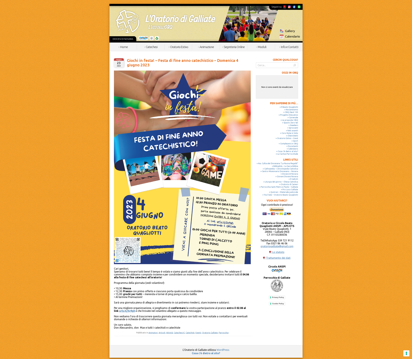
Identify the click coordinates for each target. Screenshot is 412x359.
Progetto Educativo (289, 115)
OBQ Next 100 (291, 112)
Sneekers (294, 125)
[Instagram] (289, 7)
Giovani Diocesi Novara (287, 176)
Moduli (262, 47)
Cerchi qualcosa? (285, 59)
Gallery (290, 31)
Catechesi (151, 47)
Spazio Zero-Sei (291, 123)
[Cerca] (294, 65)
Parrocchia (224, 333)
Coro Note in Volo (290, 133)
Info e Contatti (289, 47)
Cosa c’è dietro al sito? (288, 151)
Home (124, 47)
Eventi (198, 333)
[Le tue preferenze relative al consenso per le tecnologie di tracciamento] (406, 353)
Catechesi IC (179, 333)
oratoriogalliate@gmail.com (277, 246)
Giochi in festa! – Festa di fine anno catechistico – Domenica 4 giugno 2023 (182, 62)
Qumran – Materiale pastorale (284, 192)
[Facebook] (294, 7)
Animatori (153, 333)
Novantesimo (292, 110)
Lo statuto (278, 252)
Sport (295, 141)
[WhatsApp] (299, 7)
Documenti (293, 146)
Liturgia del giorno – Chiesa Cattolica (281, 182)
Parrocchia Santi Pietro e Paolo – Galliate (279, 187)
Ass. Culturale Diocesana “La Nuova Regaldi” (278, 163)
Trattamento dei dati (278, 257)
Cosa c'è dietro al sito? (206, 353)
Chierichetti (293, 136)
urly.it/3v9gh (127, 310)
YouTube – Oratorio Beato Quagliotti (281, 195)
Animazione (207, 47)
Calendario (292, 36)
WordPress (222, 349)
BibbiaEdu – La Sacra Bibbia (285, 166)
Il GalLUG (294, 179)
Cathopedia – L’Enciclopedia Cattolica (281, 169)
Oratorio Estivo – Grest (287, 138)
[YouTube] (284, 7)
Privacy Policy (278, 297)
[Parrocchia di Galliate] (152, 38)
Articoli (162, 333)
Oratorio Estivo (179, 47)
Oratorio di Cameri (289, 184)
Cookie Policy (278, 303)
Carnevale (293, 117)
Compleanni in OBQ (289, 144)
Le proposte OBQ (290, 120)
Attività (169, 333)
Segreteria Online (234, 47)
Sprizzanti (293, 128)
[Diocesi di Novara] (157, 38)
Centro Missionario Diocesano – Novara (280, 171)
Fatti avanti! (292, 130)
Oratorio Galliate (210, 333)
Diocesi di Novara (290, 174)
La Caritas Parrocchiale (287, 154)
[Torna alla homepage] (165, 21)
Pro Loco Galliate (290, 189)
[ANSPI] (143, 38)
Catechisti (190, 333)
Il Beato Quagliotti (289, 107)
